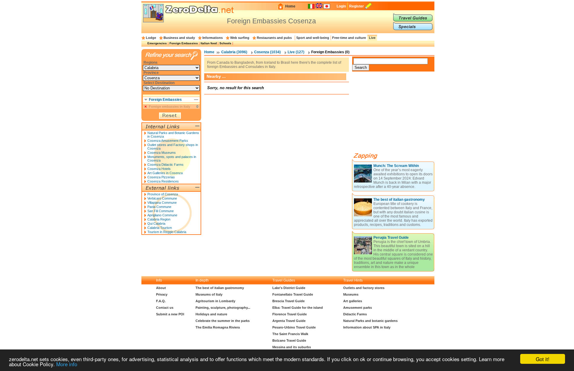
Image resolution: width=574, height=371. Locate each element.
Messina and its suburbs (291, 347)
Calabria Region (158, 219)
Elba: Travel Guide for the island (297, 307)
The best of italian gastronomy (399, 199)
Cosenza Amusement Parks (167, 140)
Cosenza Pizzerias (161, 177)
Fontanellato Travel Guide (292, 294)
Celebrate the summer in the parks (223, 321)
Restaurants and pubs (274, 37)
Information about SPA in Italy (366, 327)
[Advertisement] (397, 114)
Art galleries (352, 301)
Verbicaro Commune (162, 198)
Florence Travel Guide (289, 314)
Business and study (179, 37)
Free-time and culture (349, 37)
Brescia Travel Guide (288, 301)
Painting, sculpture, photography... (223, 307)
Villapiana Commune (162, 202)
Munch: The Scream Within (396, 166)
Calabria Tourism (159, 227)
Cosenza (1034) (267, 52)
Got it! (542, 359)
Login (341, 6)
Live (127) (296, 52)
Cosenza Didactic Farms (165, 164)
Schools (225, 43)
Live (372, 37)
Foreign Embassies (184, 43)
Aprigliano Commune (162, 215)
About (161, 288)
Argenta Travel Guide (289, 321)
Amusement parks (357, 307)
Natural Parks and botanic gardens (370, 321)
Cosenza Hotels (159, 169)
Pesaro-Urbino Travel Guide (294, 327)
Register (356, 6)
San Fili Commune (160, 211)
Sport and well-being (312, 37)
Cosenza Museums (161, 152)
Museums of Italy (209, 294)
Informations (212, 37)
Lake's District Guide (288, 288)
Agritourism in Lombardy (215, 301)
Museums (350, 294)
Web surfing (239, 37)
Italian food (209, 43)
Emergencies (157, 43)
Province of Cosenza (162, 194)
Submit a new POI (170, 314)
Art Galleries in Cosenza (165, 173)
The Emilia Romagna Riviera (218, 327)
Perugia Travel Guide (391, 237)
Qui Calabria (156, 223)
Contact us (164, 307)
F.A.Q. (161, 301)
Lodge (151, 37)
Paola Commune (159, 207)
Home (290, 6)
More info (66, 364)
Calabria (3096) (234, 52)
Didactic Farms (355, 314)
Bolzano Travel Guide (289, 340)
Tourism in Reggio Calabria (166, 232)
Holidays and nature (211, 314)
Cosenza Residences (163, 181)
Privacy (161, 294)
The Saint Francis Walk (290, 334)
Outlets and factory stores (363, 288)
